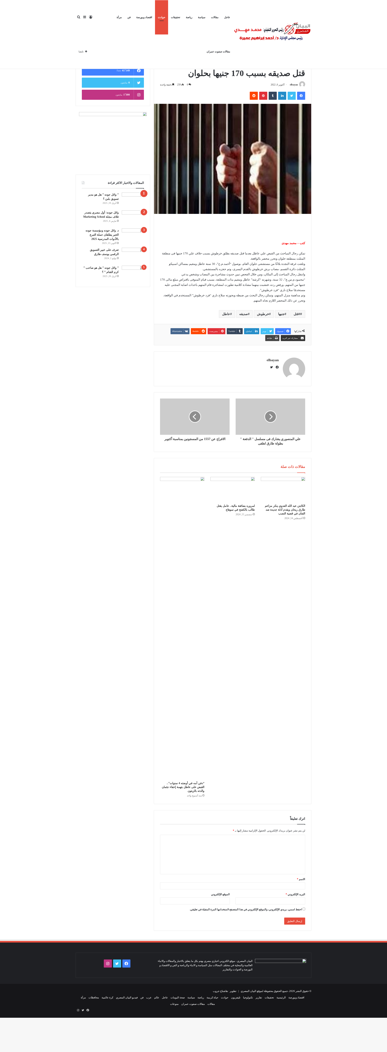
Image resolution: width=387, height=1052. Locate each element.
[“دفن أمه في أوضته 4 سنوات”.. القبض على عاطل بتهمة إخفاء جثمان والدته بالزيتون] (182, 628)
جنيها (281, 314)
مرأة (119, 17)
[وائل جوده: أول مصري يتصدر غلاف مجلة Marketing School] (133, 218)
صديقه (243, 314)
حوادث (161, 17)
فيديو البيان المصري (127, 997)
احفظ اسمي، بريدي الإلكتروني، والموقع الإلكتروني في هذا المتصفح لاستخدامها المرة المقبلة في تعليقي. (246, 909)
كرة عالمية (107, 997)
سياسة (201, 17)
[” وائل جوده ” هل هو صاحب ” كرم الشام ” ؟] (133, 273)
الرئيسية (281, 997)
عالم (156, 997)
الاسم (301, 879)
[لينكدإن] (282, 96)
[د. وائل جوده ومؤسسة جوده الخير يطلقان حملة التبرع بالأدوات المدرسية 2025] (133, 235)
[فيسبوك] (301, 96)
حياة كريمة (212, 997)
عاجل (227, 17)
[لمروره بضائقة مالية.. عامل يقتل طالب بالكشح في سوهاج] (232, 489)
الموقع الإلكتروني (220, 894)
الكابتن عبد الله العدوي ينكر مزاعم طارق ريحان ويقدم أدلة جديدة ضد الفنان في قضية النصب (285, 509)
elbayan (294, 84)
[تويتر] (292, 96)
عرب (149, 997)
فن (129, 17)
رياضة (189, 17)
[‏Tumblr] (273, 96)
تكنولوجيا (248, 997)
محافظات (93, 997)
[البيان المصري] (272, 34)
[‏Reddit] (254, 96)
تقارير (259, 997)
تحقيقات (175, 17)
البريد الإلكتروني (295, 894)
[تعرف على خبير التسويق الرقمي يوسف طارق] (133, 255)
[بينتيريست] (263, 96)
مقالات (214, 17)
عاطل (226, 314)
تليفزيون (235, 997)
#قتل (297, 314)
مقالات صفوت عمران (218, 51)
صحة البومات (178, 997)
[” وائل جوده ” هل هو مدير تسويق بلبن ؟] (133, 200)
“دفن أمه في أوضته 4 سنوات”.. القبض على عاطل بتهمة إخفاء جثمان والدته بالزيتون (183, 787)
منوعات (174, 1003)
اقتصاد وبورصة (144, 17)
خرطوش (263, 314)
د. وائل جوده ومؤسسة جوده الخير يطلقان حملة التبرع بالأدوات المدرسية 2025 (102, 234)
